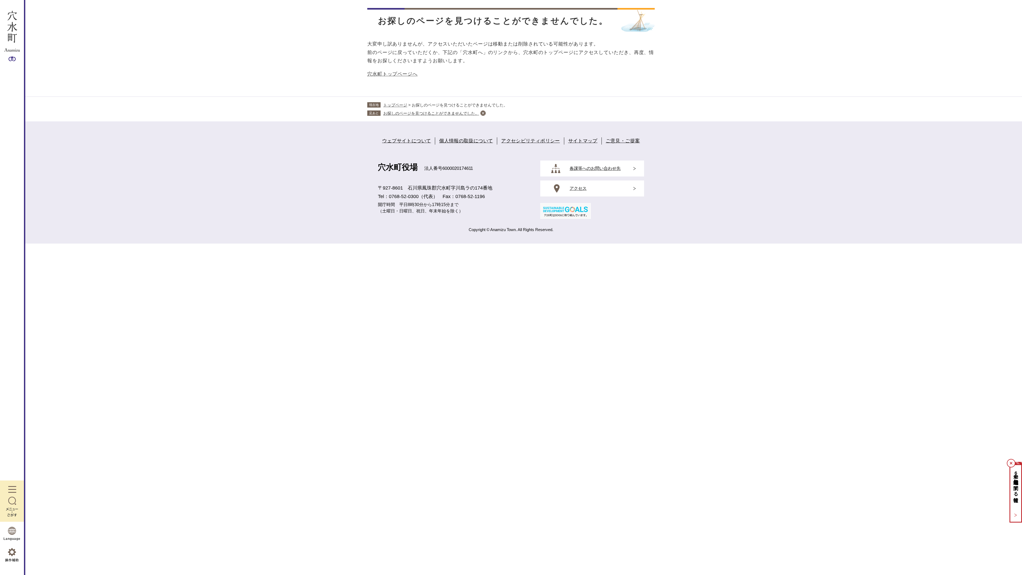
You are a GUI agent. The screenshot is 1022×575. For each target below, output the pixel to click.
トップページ (395, 105)
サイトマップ (582, 140)
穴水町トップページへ (392, 74)
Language (11, 539)
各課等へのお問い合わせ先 (595, 168)
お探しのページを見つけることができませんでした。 (431, 113)
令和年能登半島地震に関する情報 (1016, 482)
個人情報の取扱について (466, 140)
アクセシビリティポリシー (530, 140)
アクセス (578, 188)
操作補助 (12, 560)
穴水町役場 (398, 167)
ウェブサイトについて (406, 140)
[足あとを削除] (483, 113)
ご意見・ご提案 (623, 140)
